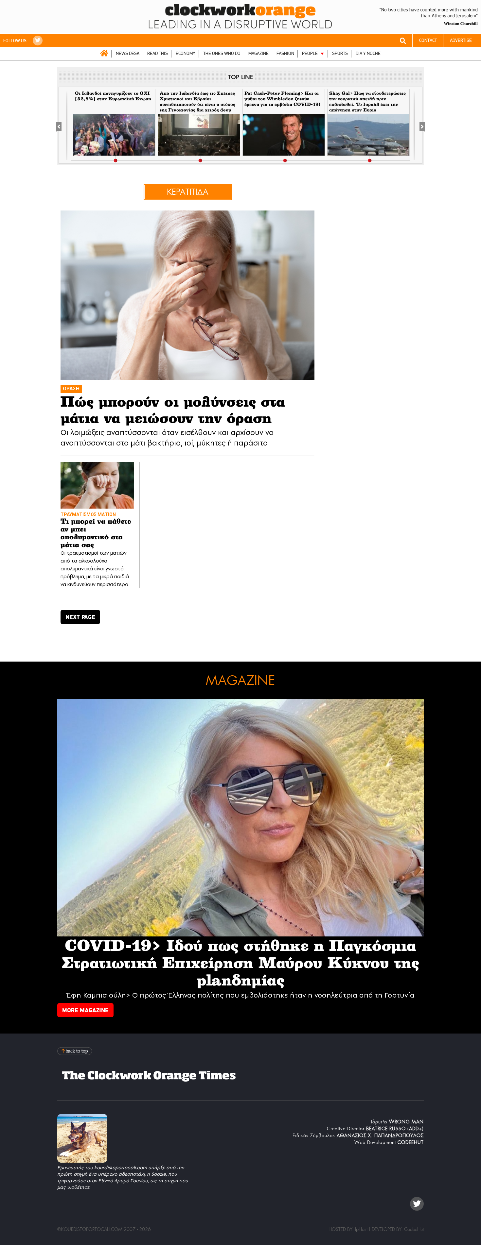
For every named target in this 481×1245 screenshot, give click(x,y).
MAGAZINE (258, 53)
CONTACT (428, 40)
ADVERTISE (461, 40)
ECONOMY (185, 53)
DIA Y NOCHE (368, 53)
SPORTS (340, 53)
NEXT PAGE (80, 617)
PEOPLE (310, 53)
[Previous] (62, 125)
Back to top (75, 1051)
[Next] (418, 125)
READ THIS (157, 53)
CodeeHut (414, 1229)
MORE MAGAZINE (85, 1010)
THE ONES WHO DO (221, 53)
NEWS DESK (127, 53)
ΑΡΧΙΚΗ (104, 53)
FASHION (285, 53)
